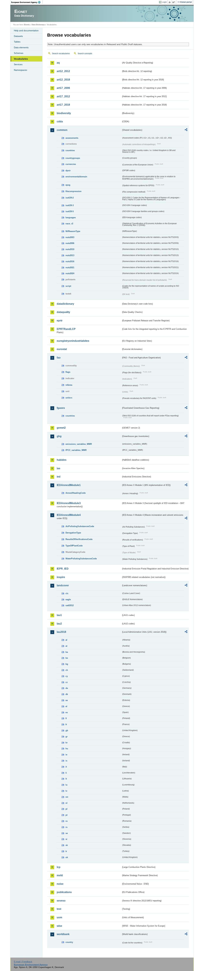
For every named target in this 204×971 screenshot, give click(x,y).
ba (67, 652)
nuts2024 (70, 273)
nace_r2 (69, 223)
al (66, 640)
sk (67, 845)
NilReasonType (73, 231)
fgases (61, 408)
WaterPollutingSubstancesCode (81, 558)
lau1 (59, 615)
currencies (71, 164)
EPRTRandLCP (66, 329)
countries (70, 150)
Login (164, 2)
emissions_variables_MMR (79, 444)
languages (71, 217)
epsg (68, 185)
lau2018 (61, 632)
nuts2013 (70, 255)
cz (67, 682)
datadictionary (65, 303)
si (66, 839)
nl (66, 803)
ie (66, 754)
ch (67, 670)
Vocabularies (21, 59)
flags (68, 372)
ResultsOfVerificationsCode (79, 539)
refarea (69, 385)
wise (59, 926)
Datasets (18, 36)
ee (67, 700)
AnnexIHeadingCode (76, 493)
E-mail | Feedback (23, 961)
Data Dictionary (38, 25)
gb (67, 730)
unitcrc (69, 398)
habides (61, 460)
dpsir (68, 170)
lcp (58, 867)
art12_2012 (63, 71)
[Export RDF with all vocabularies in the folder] (186, 130)
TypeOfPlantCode (74, 545)
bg (67, 664)
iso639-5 (70, 211)
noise (60, 883)
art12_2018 (63, 79)
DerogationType (73, 533)
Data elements (21, 47)
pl (66, 809)
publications (64, 892)
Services (18, 64)
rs (66, 827)
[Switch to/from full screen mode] (174, 2)
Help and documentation (26, 30)
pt (66, 815)
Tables (17, 41)
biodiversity (64, 113)
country (69, 942)
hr (67, 742)
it (66, 767)
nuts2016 (70, 261)
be (67, 658)
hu (67, 748)
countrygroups (73, 158)
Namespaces (20, 70)
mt (67, 797)
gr (67, 736)
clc (67, 593)
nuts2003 (70, 237)
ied (58, 476)
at (66, 646)
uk (67, 857)
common (62, 130)
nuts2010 (70, 249)
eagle (68, 599)
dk (67, 694)
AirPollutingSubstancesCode (80, 526)
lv (66, 791)
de (67, 688)
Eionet (26, 25)
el (66, 706)
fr (66, 724)
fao (59, 357)
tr (66, 851)
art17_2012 (63, 96)
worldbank (63, 934)
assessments (72, 138)
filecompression (73, 191)
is (66, 760)
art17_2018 (63, 104)
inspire (61, 577)
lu (66, 785)
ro (67, 821)
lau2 (59, 623)
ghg (59, 436)
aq (58, 62)
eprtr (59, 320)
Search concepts (85, 53)
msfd (60, 875)
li (66, 773)
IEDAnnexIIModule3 (69, 503)
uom (59, 917)
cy (67, 676)
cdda (60, 121)
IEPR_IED (63, 568)
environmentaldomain (76, 176)
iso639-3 (70, 205)
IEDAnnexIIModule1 (69, 485)
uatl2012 (70, 605)
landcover (63, 585)
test (59, 909)
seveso (61, 900)
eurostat (62, 349)
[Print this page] (170, 2)
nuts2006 (70, 243)
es (67, 712)
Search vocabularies (61, 53)
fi (66, 718)
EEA (27, 2)
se (67, 833)
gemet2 (61, 427)
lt (66, 779)
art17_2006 (63, 88)
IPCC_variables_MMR (76, 450)
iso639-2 (70, 198)
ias (58, 468)
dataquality (63, 312)
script (68, 286)
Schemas (18, 53)
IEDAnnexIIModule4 (69, 515)
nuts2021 (70, 267)
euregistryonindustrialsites (73, 340)
